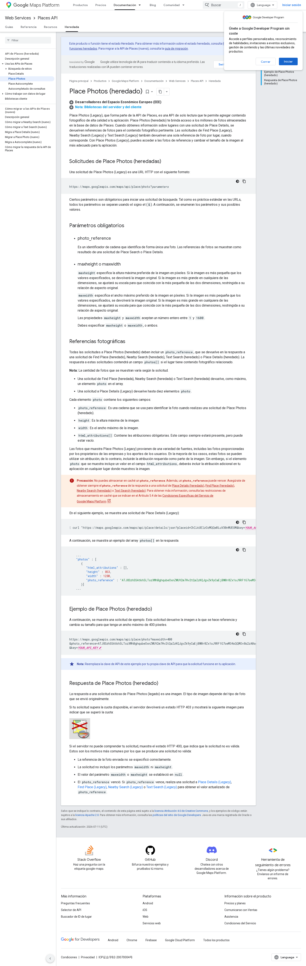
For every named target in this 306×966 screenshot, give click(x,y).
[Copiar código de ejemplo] (244, 181)
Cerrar (265, 62)
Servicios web (152, 923)
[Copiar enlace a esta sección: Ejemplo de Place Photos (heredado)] (156, 609)
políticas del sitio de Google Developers (177, 815)
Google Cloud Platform (180, 940)
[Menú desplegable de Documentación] (141, 5)
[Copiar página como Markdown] (160, 91)
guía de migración (176, 48)
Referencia (28, 27)
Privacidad (88, 957)
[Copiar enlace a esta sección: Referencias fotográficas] (129, 341)
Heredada (72, 27)
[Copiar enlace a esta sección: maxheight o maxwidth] (125, 264)
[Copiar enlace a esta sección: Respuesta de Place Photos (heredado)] (162, 683)
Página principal (78, 81)
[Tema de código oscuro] (237, 181)
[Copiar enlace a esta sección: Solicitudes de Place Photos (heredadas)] (165, 161)
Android (148, 903)
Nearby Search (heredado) (94, 490)
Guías (9, 27)
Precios (100, 5)
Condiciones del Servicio (240, 923)
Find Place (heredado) (219, 485)
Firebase (151, 940)
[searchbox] (28, 40)
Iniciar (288, 61)
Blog (153, 5)
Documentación (125, 5)
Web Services (18, 18)
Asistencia (231, 916)
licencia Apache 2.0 (87, 815)
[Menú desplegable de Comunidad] (185, 5)
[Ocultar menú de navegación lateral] (50, 958)
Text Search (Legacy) (161, 787)
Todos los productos (216, 940)
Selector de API (71, 910)
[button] (27, 63)
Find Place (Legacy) (92, 787)
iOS (145, 910)
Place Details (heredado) (188, 485)
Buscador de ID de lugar (76, 916)
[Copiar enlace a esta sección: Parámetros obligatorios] (128, 225)
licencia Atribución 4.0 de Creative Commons (181, 810)
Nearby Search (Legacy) (125, 787)
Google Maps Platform (125, 81)
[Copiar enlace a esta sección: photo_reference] (115, 238)
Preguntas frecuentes (75, 903)
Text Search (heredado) (130, 490)
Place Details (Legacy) (214, 782)
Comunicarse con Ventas (240, 910)
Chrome (132, 940)
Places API (47, 18)
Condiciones (69, 957)
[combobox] (223, 5)
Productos (80, 5)
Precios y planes (235, 903)
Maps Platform (44, 5)
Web (145, 916)
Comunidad (171, 5)
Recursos (50, 27)
